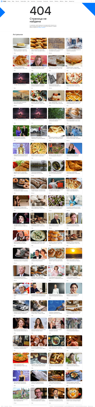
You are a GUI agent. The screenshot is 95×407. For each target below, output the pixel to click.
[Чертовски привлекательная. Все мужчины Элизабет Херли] (38, 326)
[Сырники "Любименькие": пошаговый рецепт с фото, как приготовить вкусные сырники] (21, 63)
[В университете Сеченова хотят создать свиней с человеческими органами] (38, 186)
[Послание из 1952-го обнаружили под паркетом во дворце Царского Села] (56, 46)
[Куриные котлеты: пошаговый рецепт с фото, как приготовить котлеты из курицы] (21, 168)
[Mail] (1, 1)
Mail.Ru (2, 406)
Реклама (10, 406)
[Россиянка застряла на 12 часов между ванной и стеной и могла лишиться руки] (74, 203)
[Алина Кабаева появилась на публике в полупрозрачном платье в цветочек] (74, 151)
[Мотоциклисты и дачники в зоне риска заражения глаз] (21, 396)
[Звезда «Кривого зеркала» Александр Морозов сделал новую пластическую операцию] (21, 238)
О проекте (51, 406)
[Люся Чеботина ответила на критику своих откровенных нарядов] (21, 378)
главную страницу (41, 27)
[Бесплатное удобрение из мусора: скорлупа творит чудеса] (38, 343)
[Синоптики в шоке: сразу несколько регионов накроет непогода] (74, 326)
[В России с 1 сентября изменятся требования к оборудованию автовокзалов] (21, 343)
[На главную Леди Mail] (4, 1)
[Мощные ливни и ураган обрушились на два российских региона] (38, 133)
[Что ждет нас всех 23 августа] (38, 116)
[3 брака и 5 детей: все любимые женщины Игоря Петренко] (38, 256)
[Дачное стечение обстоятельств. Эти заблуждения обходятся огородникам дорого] (56, 151)
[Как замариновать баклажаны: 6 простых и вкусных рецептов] (56, 168)
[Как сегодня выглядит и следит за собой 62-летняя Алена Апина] (38, 63)
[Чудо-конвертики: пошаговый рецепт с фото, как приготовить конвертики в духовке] (38, 46)
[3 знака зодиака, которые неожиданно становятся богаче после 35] (74, 273)
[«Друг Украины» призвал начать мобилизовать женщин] (56, 221)
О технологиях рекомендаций (58, 406)
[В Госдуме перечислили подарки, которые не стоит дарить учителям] (56, 186)
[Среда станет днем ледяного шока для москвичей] (56, 116)
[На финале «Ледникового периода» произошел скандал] (56, 308)
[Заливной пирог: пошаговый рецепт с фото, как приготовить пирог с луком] (74, 63)
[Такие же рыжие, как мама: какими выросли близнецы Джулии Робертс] (21, 133)
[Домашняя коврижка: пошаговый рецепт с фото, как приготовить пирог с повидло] (56, 133)
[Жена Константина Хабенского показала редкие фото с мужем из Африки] (38, 396)
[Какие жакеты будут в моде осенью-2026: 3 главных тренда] (38, 308)
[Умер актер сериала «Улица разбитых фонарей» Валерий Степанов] (74, 221)
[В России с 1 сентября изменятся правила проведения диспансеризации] (74, 46)
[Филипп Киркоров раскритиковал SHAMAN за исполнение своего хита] (21, 151)
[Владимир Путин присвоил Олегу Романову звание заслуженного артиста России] (38, 291)
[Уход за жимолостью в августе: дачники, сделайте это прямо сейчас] (38, 81)
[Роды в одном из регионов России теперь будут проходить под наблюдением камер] (74, 133)
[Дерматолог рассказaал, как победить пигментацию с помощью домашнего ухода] (74, 291)
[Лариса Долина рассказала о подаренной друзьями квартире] (56, 291)
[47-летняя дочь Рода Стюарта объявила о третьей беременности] (56, 326)
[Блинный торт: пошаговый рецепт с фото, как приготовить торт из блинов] (38, 361)
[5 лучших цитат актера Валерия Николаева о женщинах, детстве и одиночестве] (56, 396)
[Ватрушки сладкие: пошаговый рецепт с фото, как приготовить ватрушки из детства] (56, 256)
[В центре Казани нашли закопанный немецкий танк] (56, 81)
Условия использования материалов (81, 406)
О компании (6, 406)
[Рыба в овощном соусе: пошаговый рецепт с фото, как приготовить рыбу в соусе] (21, 361)
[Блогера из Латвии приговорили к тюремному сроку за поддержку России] (21, 256)
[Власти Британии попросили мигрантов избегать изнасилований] (21, 98)
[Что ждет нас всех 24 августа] (21, 81)
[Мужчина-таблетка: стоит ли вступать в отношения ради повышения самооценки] (74, 343)
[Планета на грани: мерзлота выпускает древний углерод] (38, 378)
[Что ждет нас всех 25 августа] (21, 116)
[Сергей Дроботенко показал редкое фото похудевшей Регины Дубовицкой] (56, 273)
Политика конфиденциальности (69, 406)
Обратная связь (90, 406)
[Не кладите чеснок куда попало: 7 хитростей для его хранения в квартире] (56, 203)
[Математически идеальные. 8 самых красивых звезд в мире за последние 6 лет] (21, 326)
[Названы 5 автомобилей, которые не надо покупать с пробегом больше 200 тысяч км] (21, 308)
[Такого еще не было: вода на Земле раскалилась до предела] (74, 256)
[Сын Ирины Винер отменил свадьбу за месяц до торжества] (21, 221)
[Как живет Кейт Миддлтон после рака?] (21, 291)
